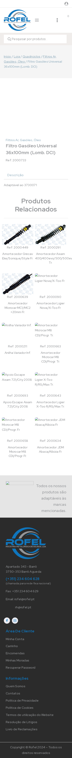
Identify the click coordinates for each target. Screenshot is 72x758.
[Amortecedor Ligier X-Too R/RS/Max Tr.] (50, 382)
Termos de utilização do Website (30, 715)
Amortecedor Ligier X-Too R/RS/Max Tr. (50, 404)
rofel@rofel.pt (24, 599)
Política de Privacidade (22, 700)
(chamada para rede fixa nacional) (28, 583)
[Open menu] (57, 20)
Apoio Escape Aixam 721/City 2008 (17, 404)
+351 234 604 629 (25, 591)
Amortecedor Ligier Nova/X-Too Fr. (50, 305)
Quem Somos (15, 686)
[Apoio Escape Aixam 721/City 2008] (17, 382)
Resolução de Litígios (21, 722)
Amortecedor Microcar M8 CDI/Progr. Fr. (17, 451)
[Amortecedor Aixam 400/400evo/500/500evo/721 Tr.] (50, 234)
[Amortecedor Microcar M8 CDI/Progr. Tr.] (50, 333)
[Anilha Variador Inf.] (17, 333)
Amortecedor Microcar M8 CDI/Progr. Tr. (50, 357)
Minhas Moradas (17, 660)
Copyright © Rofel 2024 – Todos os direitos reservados (36, 750)
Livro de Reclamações (21, 729)
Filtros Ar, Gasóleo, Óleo (23, 140)
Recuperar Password (20, 668)
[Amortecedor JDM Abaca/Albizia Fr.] (50, 427)
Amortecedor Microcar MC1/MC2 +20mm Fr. (18, 307)
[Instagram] (15, 620)
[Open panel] (37, 20)
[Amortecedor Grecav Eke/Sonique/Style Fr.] (17, 234)
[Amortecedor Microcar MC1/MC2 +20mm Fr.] (17, 283)
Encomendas (15, 653)
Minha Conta (15, 639)
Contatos (13, 693)
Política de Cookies (20, 708)
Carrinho (12, 646)
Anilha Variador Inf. (18, 353)
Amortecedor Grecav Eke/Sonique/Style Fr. (17, 256)
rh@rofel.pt (23, 607)
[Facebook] (7, 620)
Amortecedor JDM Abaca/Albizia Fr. (50, 449)
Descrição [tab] (15, 175)
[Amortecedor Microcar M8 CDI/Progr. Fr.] (17, 427)
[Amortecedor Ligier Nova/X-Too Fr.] (50, 283)
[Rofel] (17, 20)
